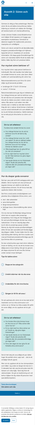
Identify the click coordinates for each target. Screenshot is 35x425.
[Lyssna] (26, 2)
